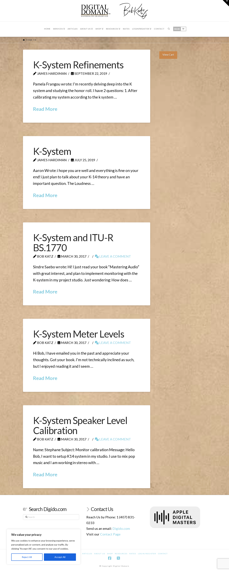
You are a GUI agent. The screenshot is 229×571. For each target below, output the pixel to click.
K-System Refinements (78, 64)
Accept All (59, 557)
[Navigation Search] (169, 29)
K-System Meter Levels (78, 334)
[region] (43, 546)
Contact (163, 554)
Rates (132, 554)
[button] (226, 3)
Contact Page (110, 534)
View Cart (168, 54)
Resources (121, 554)
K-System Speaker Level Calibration (80, 425)
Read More (45, 109)
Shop (110, 554)
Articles (87, 554)
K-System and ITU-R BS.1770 (73, 242)
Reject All (27, 557)
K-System (52, 151)
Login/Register (147, 554)
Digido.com (121, 528)
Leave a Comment (115, 256)
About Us (99, 554)
